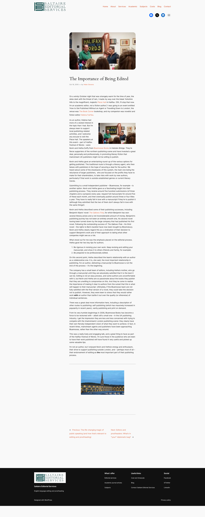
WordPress (48, 500)
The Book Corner (86, 111)
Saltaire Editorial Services (45, 486)
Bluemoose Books (101, 148)
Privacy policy (166, 500)
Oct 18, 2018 (73, 84)
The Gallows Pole (96, 213)
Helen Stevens (89, 84)
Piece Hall (102, 102)
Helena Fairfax (87, 115)
